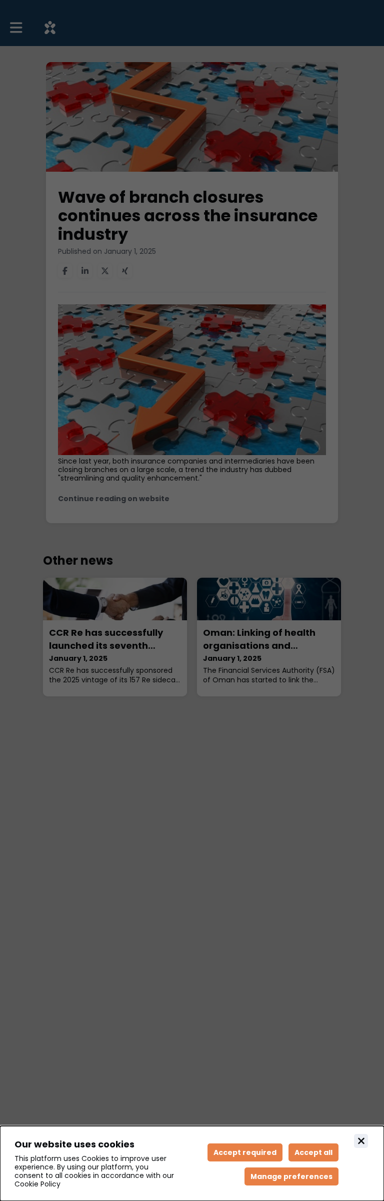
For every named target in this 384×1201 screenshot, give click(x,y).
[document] (192, 1163)
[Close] (361, 1141)
